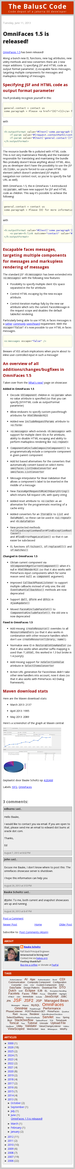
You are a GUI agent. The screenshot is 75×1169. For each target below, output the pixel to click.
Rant (15, 1014)
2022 (10, 1063)
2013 (10, 1099)
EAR (21, 991)
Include (39, 997)
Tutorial (32, 1023)
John (7, 859)
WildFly (63, 1029)
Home (38, 924)
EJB (40, 990)
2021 (10, 1067)
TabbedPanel (41, 1020)
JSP (39, 1001)
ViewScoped (16, 1028)
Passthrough (35, 1009)
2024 (10, 1055)
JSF (17, 1000)
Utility (19, 1026)
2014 (10, 1095)
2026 (10, 1047)
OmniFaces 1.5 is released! (26, 1118)
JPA (8, 1000)
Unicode (44, 1023)
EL (46, 991)
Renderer (34, 1014)
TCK (51, 1020)
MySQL (35, 1005)
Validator (31, 1025)
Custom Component (46, 985)
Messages (15, 1005)
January (15, 1131)
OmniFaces (25, 787)
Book (55, 980)
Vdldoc (66, 1026)
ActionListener (16, 980)
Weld (43, 1029)
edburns (9, 809)
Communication (17, 982)
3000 (10, 1043)
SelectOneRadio (33, 1018)
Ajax (32, 979)
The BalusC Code (37, 6)
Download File (49, 987)
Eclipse (30, 990)
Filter (35, 993)
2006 (10, 1160)
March (14, 1123)
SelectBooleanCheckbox (52, 1014)
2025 (10, 1051)
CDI (62, 979)
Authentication (44, 980)
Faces (25, 993)
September (17, 1107)
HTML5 (11, 997)
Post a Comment (13, 918)
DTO (62, 987)
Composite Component (38, 982)
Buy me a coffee (29, 964)
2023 (10, 1059)
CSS (26, 985)
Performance (52, 1008)
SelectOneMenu (15, 1017)
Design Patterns (32, 987)
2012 (10, 1136)
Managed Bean (56, 1001)
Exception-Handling (58, 991)
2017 (10, 1083)
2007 (10, 1156)
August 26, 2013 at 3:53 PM (18, 885)
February (16, 1127)
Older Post (65, 924)
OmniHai (21, 1008)
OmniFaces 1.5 (11, 52)
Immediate (28, 996)
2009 (10, 1148)
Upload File (58, 1023)
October (16, 1103)
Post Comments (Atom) (33, 932)
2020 (10, 1071)
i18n (18, 997)
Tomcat (14, 1023)
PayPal (55, 964)
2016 (10, 1087)
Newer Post (10, 924)
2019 (10, 1075)
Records (23, 1014)
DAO (61, 985)
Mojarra (25, 1005)
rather (8, 323)
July (13, 1111)
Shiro (58, 1018)
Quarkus (65, 1012)
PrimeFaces (53, 1011)
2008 (10, 1152)
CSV (32, 985)
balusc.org (41, 958)
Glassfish (52, 994)
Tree (23, 1023)
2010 (10, 1144)
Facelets (13, 993)
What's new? (36, 382)
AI (25, 979)
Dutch (12, 990)
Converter (16, 985)
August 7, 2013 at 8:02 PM (17, 852)
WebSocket (32, 1029)
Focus (42, 994)
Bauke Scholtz (13, 892)
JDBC (64, 996)
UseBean (10, 1026)
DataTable (15, 987)
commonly (19, 323)
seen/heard (33, 323)
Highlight (63, 994)
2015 (10, 1091)
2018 (10, 1079)
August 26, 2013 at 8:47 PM (18, 911)
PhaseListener (14, 1011)
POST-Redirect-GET (35, 1011)
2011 (10, 1140)
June (13, 1115)
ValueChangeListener (50, 1026)
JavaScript (51, 996)
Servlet (47, 1017)
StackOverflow (24, 1020)
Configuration (59, 982)
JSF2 (14, 787)
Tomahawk (61, 1020)
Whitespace (52, 1029)
